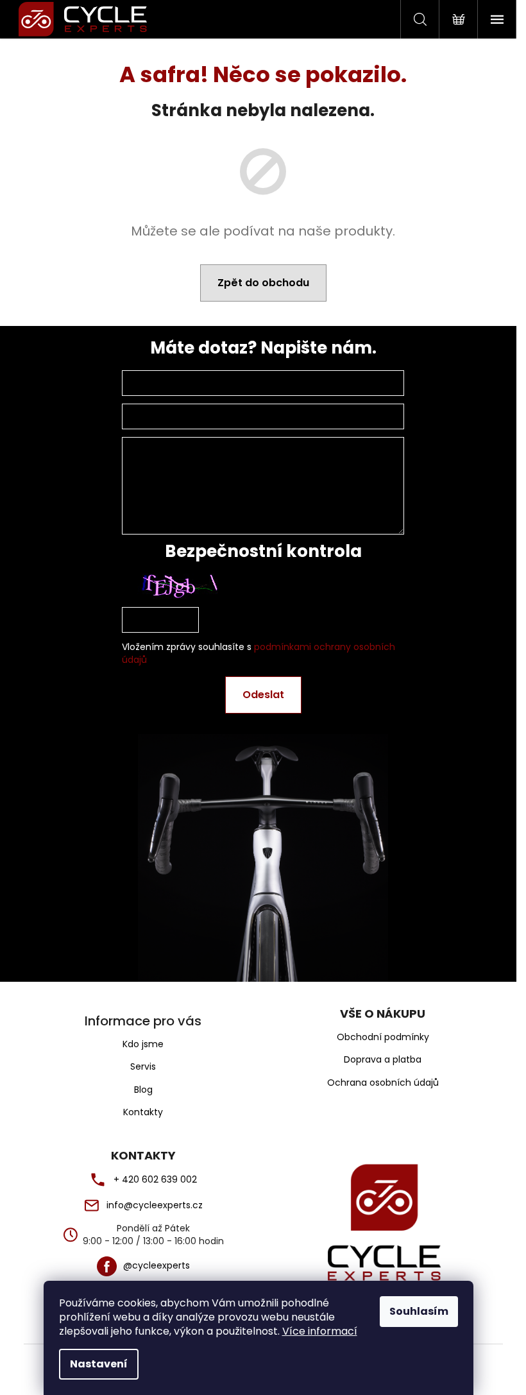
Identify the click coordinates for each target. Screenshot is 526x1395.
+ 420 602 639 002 (155, 1180)
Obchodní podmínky (383, 1037)
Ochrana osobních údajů (383, 1083)
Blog (143, 1089)
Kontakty (143, 1112)
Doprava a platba (382, 1060)
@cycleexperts (156, 1265)
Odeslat (263, 694)
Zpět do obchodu (263, 282)
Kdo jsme (143, 1044)
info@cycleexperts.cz (154, 1205)
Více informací (319, 1331)
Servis (143, 1066)
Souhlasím (418, 1311)
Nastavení (99, 1363)
